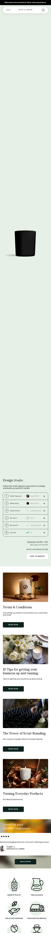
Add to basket (37, 556)
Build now (25, 861)
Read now (13, 625)
